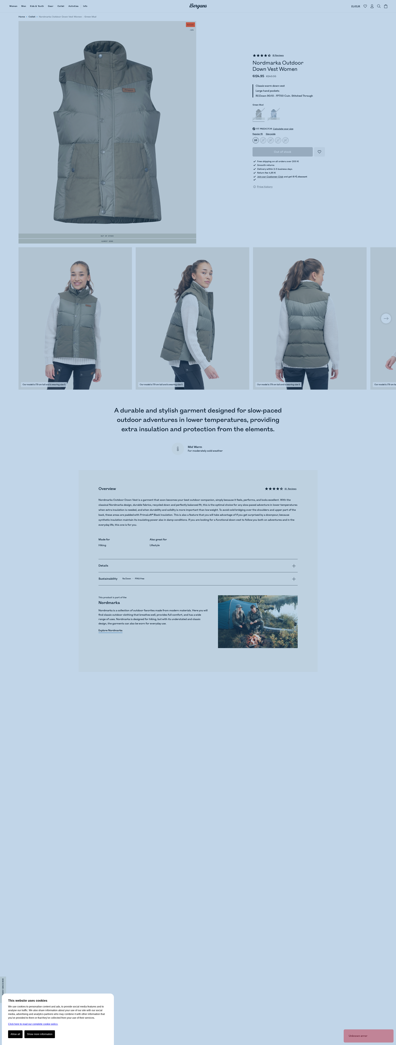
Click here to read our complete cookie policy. (33, 1024)
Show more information (39, 1034)
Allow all (15, 1034)
